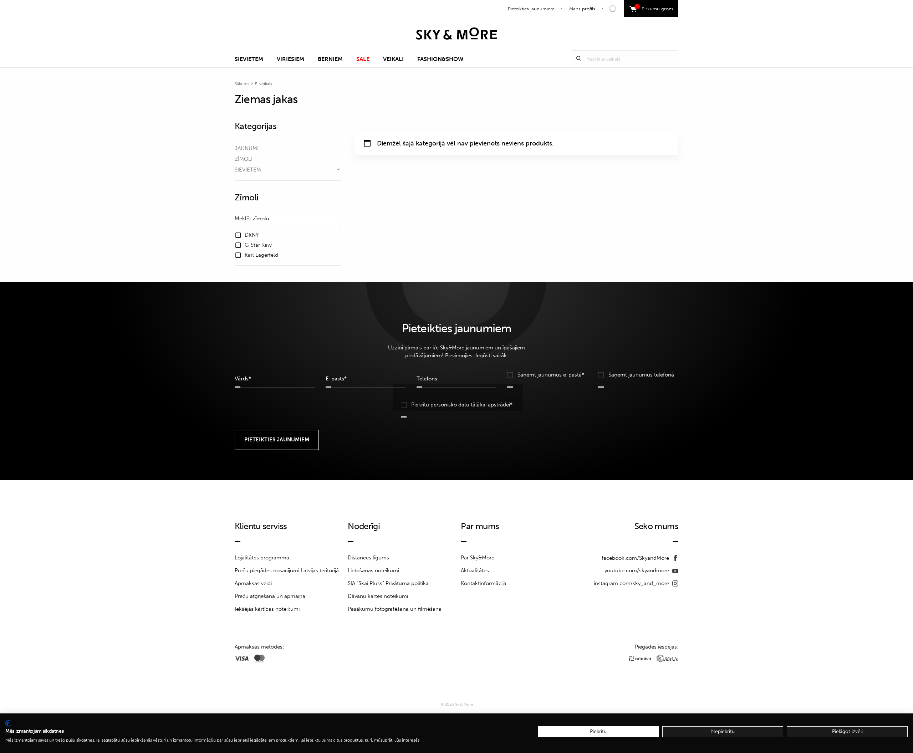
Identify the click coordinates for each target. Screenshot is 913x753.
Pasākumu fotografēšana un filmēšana (395, 609)
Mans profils (582, 8)
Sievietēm (249, 59)
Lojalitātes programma (262, 557)
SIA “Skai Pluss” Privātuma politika (388, 583)
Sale (362, 59)
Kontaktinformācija (483, 583)
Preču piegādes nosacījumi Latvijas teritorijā (287, 570)
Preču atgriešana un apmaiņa (270, 596)
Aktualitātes (475, 570)
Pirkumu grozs (655, 7)
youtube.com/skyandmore (637, 570)
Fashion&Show (440, 59)
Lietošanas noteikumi (373, 570)
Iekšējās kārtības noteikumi (267, 609)
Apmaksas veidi (253, 583)
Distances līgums (368, 557)
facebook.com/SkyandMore (636, 558)
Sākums (242, 83)
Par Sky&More (477, 557)
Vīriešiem (290, 59)
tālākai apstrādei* (491, 404)
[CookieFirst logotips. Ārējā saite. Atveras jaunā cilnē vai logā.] (8, 723)
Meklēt (579, 58)
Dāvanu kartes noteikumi (378, 596)
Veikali (393, 59)
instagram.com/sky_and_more (632, 583)
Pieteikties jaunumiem (531, 8)
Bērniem (330, 59)
